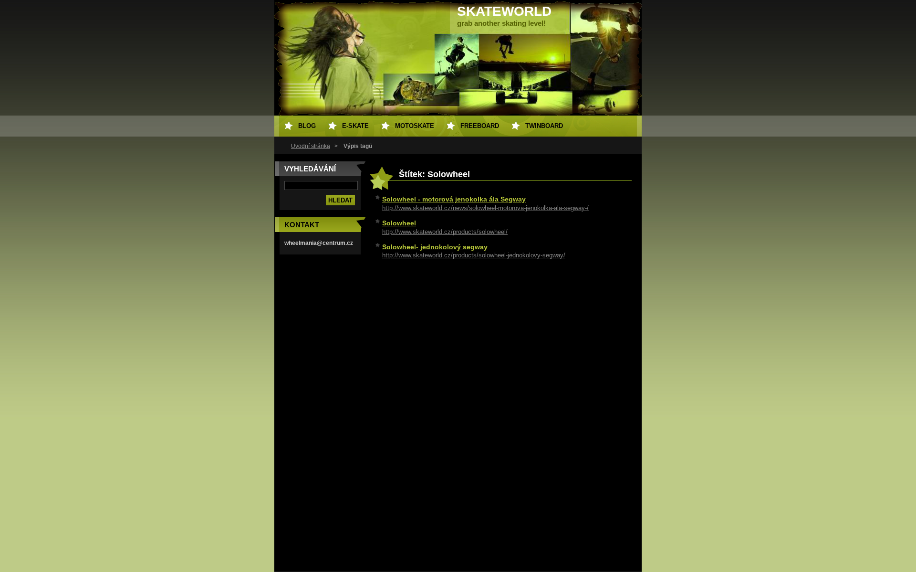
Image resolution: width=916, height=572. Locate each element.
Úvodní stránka (310, 146)
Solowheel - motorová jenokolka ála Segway (454, 199)
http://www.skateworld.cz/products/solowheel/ (445, 231)
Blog (307, 125)
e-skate (355, 125)
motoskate (414, 125)
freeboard (479, 125)
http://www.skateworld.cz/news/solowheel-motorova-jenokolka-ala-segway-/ (485, 208)
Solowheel (399, 223)
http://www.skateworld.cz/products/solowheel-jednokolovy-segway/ (473, 255)
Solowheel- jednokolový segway (435, 247)
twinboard (544, 125)
